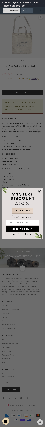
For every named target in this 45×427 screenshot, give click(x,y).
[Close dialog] (40, 191)
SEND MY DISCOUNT (22, 229)
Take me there (11, 10)
